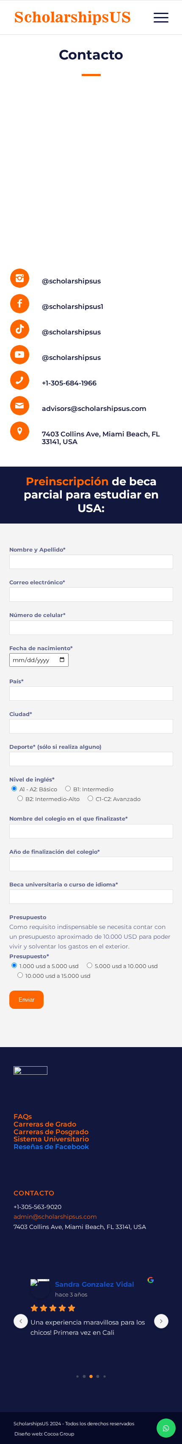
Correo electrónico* (37, 582)
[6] (104, 1377)
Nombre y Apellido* (37, 549)
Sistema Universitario (51, 1139)
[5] (98, 1376)
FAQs (23, 1117)
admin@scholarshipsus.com (55, 1216)
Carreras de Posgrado (51, 1132)
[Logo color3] (75, 17)
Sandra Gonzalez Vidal (94, 1284)
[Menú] (156, 17)
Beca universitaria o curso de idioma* (63, 884)
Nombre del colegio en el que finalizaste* (68, 818)
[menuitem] (156, 17)
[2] (77, 1377)
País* (16, 681)
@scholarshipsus (71, 281)
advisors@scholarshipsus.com (94, 409)
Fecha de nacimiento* (41, 648)
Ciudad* (20, 714)
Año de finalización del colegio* (54, 852)
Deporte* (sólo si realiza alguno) (55, 747)
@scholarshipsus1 (72, 307)
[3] (84, 1376)
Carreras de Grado (45, 1124)
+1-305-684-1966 (69, 383)
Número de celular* (37, 615)
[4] (91, 1377)
